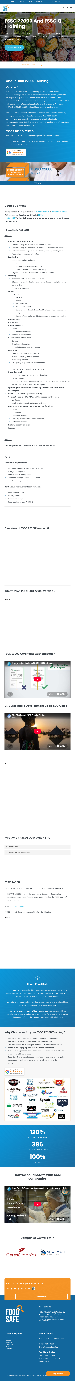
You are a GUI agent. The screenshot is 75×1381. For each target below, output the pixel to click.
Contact (9, 1348)
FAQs (30, 2)
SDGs (40, 215)
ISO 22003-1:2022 (59, 212)
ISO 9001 (16, 144)
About (13, 2)
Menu (38, 183)
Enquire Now (58, 1373)
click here (58, 1017)
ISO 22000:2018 (42, 212)
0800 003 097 (56, 2)
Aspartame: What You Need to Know (51, 1315)
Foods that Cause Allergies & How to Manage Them (51, 1319)
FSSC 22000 (52, 116)
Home (6, 65)
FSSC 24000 (19, 906)
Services (9, 1342)
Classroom (9, 1344)
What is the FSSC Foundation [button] (19, 852)
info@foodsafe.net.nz (32, 1283)
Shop (22, 2)
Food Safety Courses (14, 65)
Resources (40, 2)
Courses (9, 1340)
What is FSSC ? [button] (14, 847)
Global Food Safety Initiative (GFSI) (47, 94)
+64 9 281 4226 (47, 1344)
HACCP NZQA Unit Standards (48, 1317)
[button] (71, 8)
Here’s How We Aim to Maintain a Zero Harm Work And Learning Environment (52, 1312)
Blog (7, 1346)
